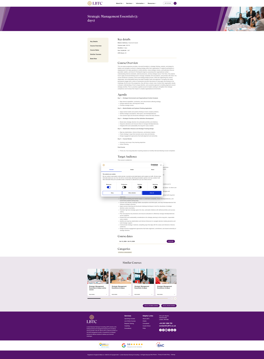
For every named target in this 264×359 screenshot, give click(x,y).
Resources (151, 3)
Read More (92, 294)
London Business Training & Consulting (129, 354)
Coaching (127, 326)
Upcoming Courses (129, 318)
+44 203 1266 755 (165, 323)
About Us (119, 3)
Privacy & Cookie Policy (164, 354)
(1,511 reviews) (105, 346)
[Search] (175, 3)
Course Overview (95, 46)
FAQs (144, 328)
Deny (112, 193)
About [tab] (152, 169)
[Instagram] (163, 330)
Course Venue (146, 326)
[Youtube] (166, 330)
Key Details (94, 41)
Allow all (152, 193)
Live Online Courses (130, 321)
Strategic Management (125, 252)
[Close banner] (160, 165)
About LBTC (146, 318)
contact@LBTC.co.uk (167, 326)
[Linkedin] (172, 330)
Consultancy (127, 328)
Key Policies (154, 354)
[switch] (124, 187)
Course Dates (94, 50)
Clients (144, 321)
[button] (94, 298)
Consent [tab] (111, 169)
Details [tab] (132, 169)
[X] (169, 330)
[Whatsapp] (175, 330)
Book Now (93, 58)
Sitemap (173, 354)
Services (129, 3)
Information (140, 3)
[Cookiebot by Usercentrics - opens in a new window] (152, 165)
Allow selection (132, 193)
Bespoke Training (129, 323)
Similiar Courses (95, 54)
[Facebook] (160, 330)
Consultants (146, 323)
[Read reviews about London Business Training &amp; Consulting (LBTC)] (104, 344)
